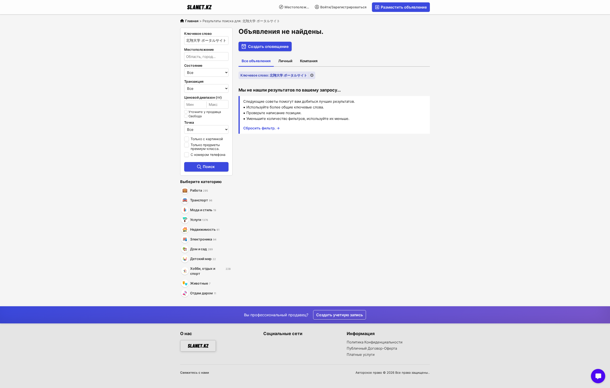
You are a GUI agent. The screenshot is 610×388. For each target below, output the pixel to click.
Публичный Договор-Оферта (372, 348)
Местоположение (298, 7)
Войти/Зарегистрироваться (343, 7)
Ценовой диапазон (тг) (203, 97)
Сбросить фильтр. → (261, 128)
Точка (189, 122)
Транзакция (193, 81)
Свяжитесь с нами (194, 372)
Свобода (195, 116)
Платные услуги (361, 354)
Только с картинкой (207, 139)
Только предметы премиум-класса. (205, 147)
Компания (309, 61)
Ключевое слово (198, 34)
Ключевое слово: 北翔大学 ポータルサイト (273, 75)
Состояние (193, 65)
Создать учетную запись (339, 314)
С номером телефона (208, 155)
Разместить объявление (403, 7)
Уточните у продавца (204, 111)
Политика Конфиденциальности (374, 342)
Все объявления (256, 61)
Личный (285, 61)
